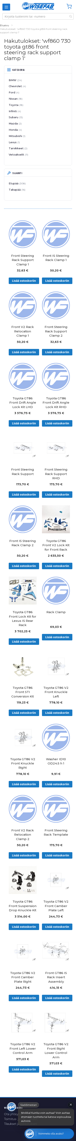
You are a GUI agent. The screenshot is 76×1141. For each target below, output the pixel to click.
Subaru (15, 117)
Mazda (15, 123)
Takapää (17, 189)
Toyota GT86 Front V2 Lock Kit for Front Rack (56, 545)
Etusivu (4, 25)
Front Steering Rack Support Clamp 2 (56, 331)
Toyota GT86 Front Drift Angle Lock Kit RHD (56, 402)
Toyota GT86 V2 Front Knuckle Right (22, 763)
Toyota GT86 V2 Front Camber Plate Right (22, 977)
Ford (13, 92)
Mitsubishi (17, 136)
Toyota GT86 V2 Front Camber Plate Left (56, 906)
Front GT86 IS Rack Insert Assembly (56, 977)
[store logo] (38, 6)
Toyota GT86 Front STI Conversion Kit (22, 692)
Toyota (15, 104)
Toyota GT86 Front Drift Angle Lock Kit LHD (22, 402)
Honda (15, 129)
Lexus (14, 142)
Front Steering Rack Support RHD (56, 474)
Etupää (17, 183)
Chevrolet (17, 86)
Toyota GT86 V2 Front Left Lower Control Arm (23, 1048)
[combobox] (38, 16)
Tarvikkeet (18, 148)
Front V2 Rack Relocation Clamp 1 (22, 331)
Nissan (15, 98)
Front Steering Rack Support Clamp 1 (22, 260)
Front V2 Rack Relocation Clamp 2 (22, 834)
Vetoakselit (18, 154)
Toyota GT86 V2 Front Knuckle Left (56, 692)
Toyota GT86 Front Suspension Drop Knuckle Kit (22, 906)
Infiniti (14, 111)
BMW (15, 80)
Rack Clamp (56, 612)
